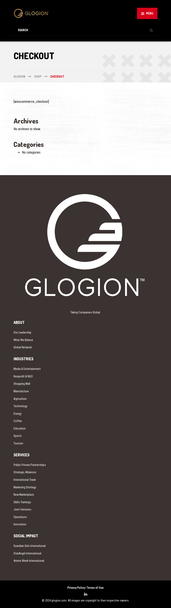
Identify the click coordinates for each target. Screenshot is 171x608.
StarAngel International (27, 553)
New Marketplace (24, 494)
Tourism (18, 443)
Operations (20, 517)
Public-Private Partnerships (30, 465)
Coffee (18, 421)
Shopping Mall (22, 383)
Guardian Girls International (30, 546)
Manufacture (21, 391)
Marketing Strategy (25, 487)
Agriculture (20, 398)
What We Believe (23, 340)
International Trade (25, 479)
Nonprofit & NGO (23, 376)
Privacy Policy (76, 587)
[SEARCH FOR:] (85, 30)
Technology (20, 406)
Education (20, 428)
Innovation (20, 524)
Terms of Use (95, 587)
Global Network (23, 347)
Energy (17, 413)
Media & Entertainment (27, 369)
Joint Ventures (22, 509)
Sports (18, 435)
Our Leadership (22, 332)
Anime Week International (29, 560)
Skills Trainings (22, 502)
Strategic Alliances (25, 472)
